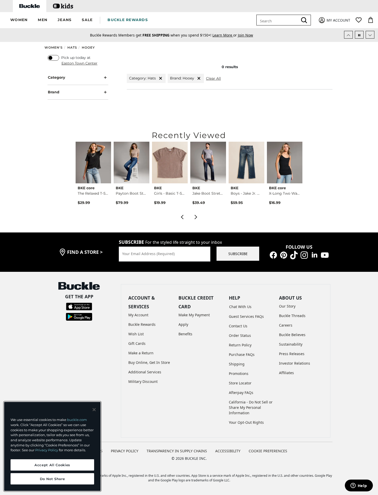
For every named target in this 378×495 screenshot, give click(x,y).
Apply (183, 324)
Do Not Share (52, 479)
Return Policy (240, 345)
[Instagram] (304, 254)
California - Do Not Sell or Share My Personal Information (251, 407)
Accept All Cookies (52, 465)
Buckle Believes (292, 334)
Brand (53, 92)
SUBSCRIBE (238, 253)
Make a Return (141, 352)
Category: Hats (142, 78)
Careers (285, 325)
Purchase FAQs (242, 354)
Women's (53, 47)
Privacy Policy (46, 450)
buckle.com (77, 420)
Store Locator (240, 383)
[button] (19, 20)
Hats (72, 47)
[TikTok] (294, 254)
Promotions (238, 373)
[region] (52, 446)
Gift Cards (137, 343)
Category (56, 77)
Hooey (88, 47)
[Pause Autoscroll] (359, 35)
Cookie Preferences (268, 450)
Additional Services (144, 372)
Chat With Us (240, 306)
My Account (138, 314)
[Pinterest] (283, 254)
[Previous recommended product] (182, 216)
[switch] (53, 58)
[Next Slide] (370, 35)
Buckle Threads (292, 315)
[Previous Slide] (348, 35)
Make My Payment (194, 314)
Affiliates (286, 372)
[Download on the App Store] (79, 306)
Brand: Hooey (182, 78)
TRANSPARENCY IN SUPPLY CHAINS (177, 450)
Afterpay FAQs (241, 392)
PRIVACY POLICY (124, 450)
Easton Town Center (79, 63)
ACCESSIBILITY (227, 450)
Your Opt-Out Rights (246, 422)
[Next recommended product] (196, 216)
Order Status (240, 335)
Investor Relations (294, 363)
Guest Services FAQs (246, 316)
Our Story (287, 306)
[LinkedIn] (314, 254)
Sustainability (290, 344)
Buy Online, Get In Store (149, 362)
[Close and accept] (94, 409)
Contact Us (238, 325)
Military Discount (143, 381)
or (225, 35)
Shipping (237, 364)
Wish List (136, 333)
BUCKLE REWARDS (127, 19)
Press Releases (291, 353)
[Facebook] (273, 254)
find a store (85, 252)
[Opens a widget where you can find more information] (359, 486)
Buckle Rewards (142, 324)
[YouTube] (325, 254)
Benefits (185, 333)
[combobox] (278, 20)
